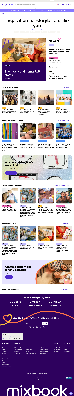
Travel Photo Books (18, 349)
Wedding (34, 8)
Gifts (11, 8)
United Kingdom (67, 351)
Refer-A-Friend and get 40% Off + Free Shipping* (37, 373)
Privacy (42, 377)
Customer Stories (5, 364)
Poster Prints (16, 355)
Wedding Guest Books (44, 351)
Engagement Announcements (45, 345)
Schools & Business (42, 8)
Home (3, 13)
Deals (49, 8)
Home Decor (27, 8)
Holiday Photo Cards (29, 355)
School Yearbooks (57, 347)
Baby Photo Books (17, 347)
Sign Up (67, 4)
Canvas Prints (17, 353)
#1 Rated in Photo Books (6, 366)
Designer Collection (29, 349)
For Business (56, 345)
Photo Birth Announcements (31, 353)
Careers (3, 362)
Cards (21, 8)
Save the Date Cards (29, 357)
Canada (65, 347)
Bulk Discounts (56, 351)
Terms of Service (37, 377)
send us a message (7, 338)
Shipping (4, 351)
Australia (66, 345)
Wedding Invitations (43, 347)
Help (3, 345)
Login (63, 4)
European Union (67, 349)
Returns (3, 349)
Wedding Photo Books (44, 349)
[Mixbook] (7, 4)
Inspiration (4, 369)
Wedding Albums (43, 353)
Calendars (16, 8)
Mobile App (4, 368)
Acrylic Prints (16, 357)
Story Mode (4, 353)
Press (32, 377)
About (3, 360)
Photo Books (4, 8)
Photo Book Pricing (5, 355)
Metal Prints (28, 345)
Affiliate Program (57, 349)
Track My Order (5, 347)
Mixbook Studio (5, 358)
